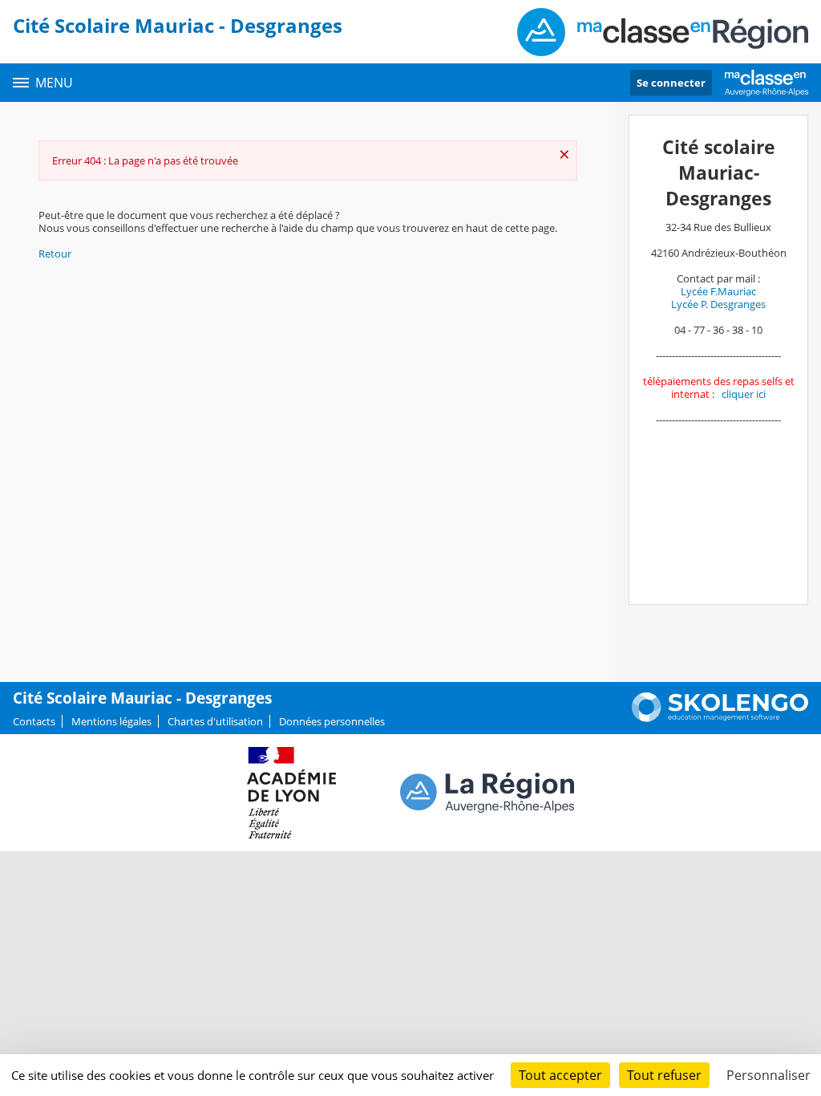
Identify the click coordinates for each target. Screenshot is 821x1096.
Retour (54, 253)
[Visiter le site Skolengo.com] (720, 718)
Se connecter (671, 82)
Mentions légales (111, 721)
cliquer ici (744, 394)
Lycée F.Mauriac (718, 291)
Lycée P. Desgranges (718, 304)
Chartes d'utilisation (215, 721)
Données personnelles (332, 721)
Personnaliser (768, 1075)
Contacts (34, 721)
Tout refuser (664, 1075)
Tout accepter (560, 1075)
